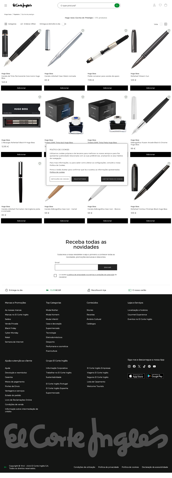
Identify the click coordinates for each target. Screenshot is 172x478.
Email (57, 262)
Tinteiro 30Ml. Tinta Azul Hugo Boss (59, 143)
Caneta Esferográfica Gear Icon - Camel (61, 209)
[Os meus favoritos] (160, 5)
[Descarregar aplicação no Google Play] (155, 376)
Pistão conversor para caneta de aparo (103, 76)
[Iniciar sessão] (155, 5)
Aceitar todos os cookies (112, 179)
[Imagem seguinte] (40, 49)
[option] (21, 49)
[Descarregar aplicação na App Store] (136, 376)
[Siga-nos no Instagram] (129, 366)
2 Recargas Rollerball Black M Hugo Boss (18, 143)
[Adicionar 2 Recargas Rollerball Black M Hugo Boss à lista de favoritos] (40, 97)
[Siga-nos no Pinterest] (149, 366)
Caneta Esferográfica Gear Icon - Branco (104, 209)
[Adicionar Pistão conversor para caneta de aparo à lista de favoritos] (126, 31)
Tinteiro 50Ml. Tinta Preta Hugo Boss (102, 143)
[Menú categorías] (5, 5)
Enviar (107, 267)
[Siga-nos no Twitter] (139, 366)
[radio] (161, 24)
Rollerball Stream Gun (140, 76)
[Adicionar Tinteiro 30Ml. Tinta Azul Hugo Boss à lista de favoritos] (83, 97)
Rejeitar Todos (80, 179)
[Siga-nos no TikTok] (144, 366)
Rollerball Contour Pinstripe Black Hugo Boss (149, 209)
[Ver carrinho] (166, 5)
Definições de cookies (60, 179)
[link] (21, 49)
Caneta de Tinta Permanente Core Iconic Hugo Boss (21, 77)
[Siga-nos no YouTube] (154, 366)
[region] (87, 164)
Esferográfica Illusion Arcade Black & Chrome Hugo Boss (149, 144)
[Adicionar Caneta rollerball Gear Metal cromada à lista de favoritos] (83, 31)
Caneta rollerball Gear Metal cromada (60, 76)
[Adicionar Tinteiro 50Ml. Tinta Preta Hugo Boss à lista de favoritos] (126, 97)
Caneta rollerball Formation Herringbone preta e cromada (21, 210)
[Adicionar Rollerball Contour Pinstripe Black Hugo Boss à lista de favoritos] (169, 164)
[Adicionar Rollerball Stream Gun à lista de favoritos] (169, 31)
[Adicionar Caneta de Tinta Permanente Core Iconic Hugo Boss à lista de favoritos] (40, 31)
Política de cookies (57, 172)
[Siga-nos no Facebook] (134, 366)
